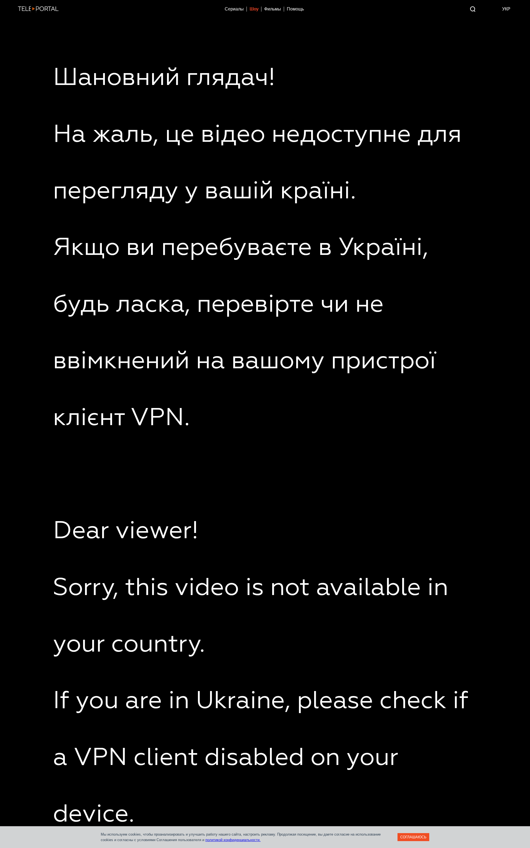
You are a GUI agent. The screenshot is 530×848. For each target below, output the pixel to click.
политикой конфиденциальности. (233, 840)
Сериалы (234, 9)
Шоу (254, 9)
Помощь (295, 9)
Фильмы (272, 9)
